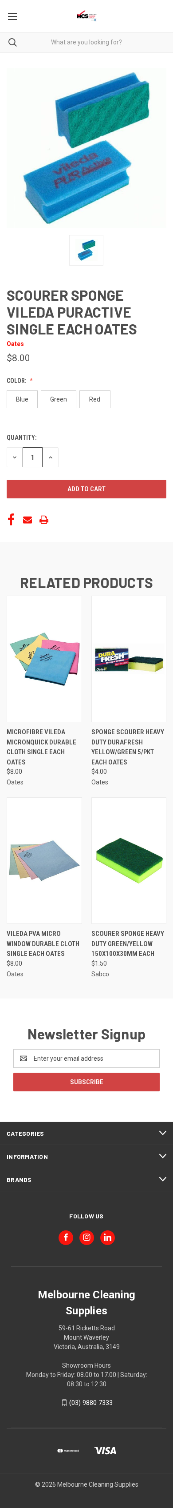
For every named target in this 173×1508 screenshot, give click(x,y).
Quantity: (21, 437)
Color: (17, 380)
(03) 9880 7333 (91, 1403)
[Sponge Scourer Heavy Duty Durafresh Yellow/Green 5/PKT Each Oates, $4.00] (129, 658)
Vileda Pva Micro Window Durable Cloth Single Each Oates (43, 944)
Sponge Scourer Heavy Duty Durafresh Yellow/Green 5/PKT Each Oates (127, 747)
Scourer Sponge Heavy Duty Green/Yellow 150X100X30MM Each (127, 944)
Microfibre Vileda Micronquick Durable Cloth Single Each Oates (41, 747)
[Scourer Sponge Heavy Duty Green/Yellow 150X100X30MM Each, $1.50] (129, 860)
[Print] (43, 519)
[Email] (27, 519)
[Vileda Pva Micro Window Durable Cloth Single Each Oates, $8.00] (44, 860)
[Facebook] (11, 519)
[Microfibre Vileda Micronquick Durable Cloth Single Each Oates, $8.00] (44, 658)
